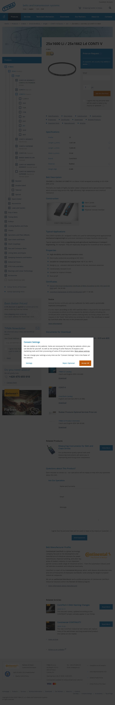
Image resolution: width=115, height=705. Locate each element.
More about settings (82, 351)
